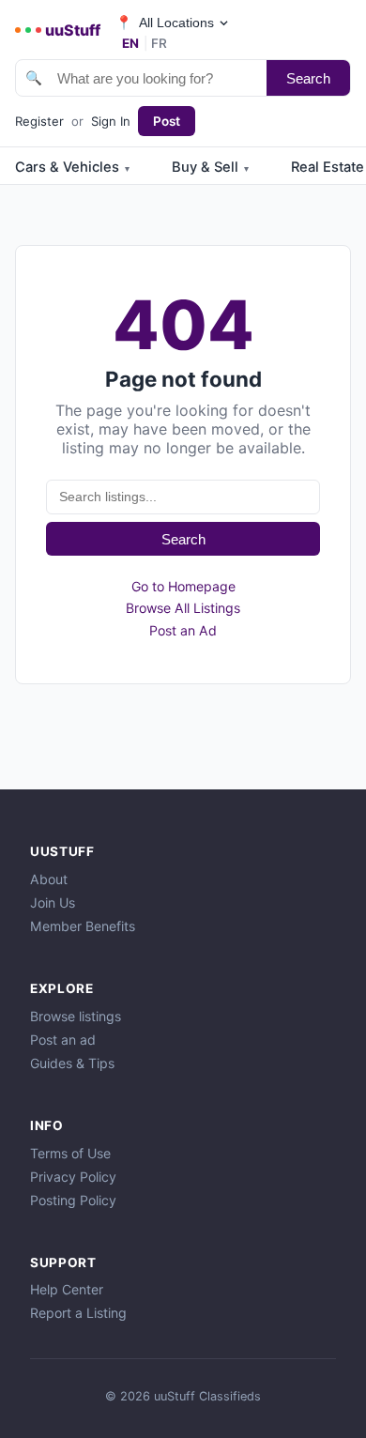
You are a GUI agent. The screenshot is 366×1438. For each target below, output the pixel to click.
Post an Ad (183, 630)
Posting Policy (73, 1200)
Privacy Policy (73, 1177)
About (49, 879)
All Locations (164, 23)
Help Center (66, 1289)
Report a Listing (78, 1313)
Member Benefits (82, 926)
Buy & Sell (210, 167)
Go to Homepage (183, 586)
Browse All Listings (183, 608)
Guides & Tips (72, 1063)
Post (166, 121)
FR (159, 43)
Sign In (110, 121)
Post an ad (63, 1040)
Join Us (52, 902)
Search (308, 78)
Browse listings (75, 1016)
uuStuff (72, 30)
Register (39, 121)
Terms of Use (70, 1153)
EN (130, 43)
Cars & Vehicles (72, 167)
